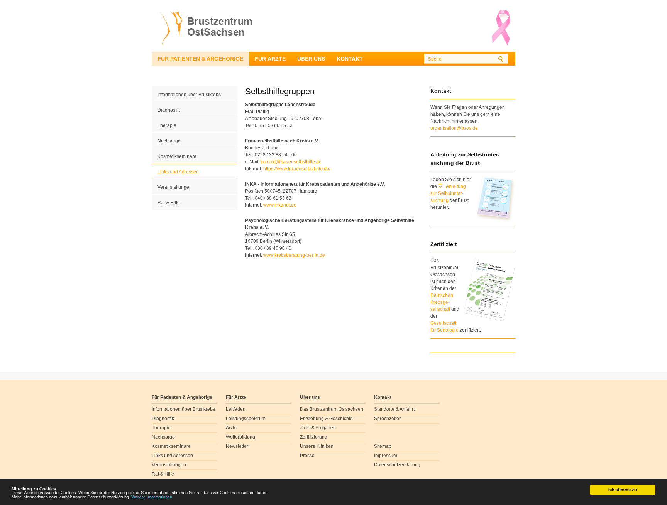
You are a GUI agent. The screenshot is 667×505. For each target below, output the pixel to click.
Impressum (385, 455)
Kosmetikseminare (176, 156)
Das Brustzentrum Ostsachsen (331, 409)
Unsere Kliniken (317, 446)
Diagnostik (168, 110)
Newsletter (237, 446)
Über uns (311, 59)
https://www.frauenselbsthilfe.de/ (296, 168)
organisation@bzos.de (454, 128)
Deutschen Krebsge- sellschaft (441, 302)
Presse (307, 455)
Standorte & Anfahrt (394, 409)
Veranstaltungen (174, 187)
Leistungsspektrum (246, 418)
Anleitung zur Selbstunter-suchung (448, 193)
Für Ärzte (270, 59)
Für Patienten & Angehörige (200, 59)
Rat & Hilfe (168, 202)
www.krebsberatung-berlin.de (294, 255)
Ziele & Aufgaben (318, 427)
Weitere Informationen (151, 497)
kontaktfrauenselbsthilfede (291, 161)
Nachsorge (169, 141)
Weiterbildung (240, 437)
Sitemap (382, 446)
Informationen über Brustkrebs (189, 94)
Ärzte (231, 427)
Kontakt (350, 59)
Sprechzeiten (388, 418)
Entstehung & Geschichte (326, 418)
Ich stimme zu (622, 489)
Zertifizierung (313, 437)
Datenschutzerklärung (397, 465)
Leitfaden (235, 409)
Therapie (166, 125)
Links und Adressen (178, 172)
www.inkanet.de (279, 205)
